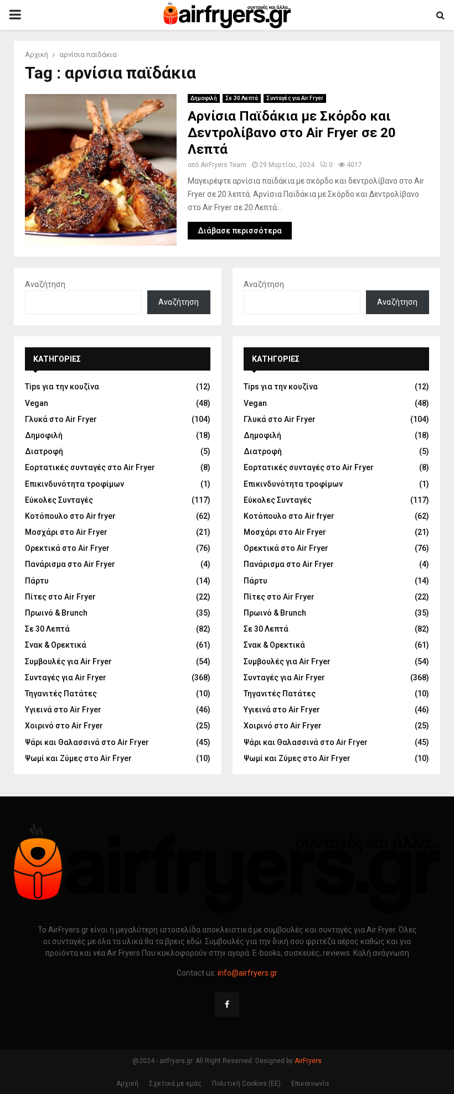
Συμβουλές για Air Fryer (68, 661)
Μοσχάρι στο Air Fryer (66, 532)
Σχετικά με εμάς (175, 1083)
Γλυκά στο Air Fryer (61, 419)
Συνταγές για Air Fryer (294, 98)
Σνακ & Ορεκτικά (55, 644)
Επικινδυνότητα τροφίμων (74, 484)
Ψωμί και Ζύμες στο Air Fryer (78, 758)
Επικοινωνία (310, 1083)
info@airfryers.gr (247, 972)
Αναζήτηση (45, 284)
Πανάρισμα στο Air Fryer (70, 564)
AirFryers (308, 1061)
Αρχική (127, 1083)
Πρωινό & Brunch (56, 612)
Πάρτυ (37, 580)
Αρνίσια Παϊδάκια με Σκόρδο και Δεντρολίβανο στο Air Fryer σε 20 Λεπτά (292, 132)
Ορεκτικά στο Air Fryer (67, 548)
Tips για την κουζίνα (62, 386)
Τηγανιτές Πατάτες (61, 693)
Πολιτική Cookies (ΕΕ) (246, 1083)
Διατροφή (44, 451)
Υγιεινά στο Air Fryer (63, 709)
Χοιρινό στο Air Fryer (64, 725)
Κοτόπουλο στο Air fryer (70, 516)
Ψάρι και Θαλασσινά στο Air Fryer (87, 742)
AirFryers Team (223, 165)
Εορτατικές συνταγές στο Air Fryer (90, 467)
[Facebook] (227, 1004)
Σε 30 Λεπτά (241, 98)
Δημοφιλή (203, 98)
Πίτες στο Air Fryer (60, 596)
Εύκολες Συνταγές (59, 500)
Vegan (36, 403)
